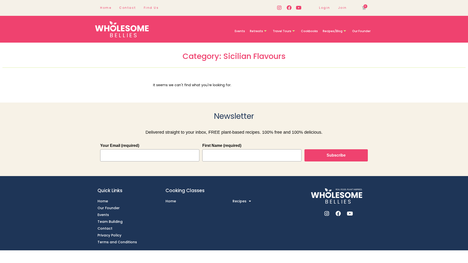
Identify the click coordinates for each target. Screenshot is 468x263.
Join (342, 8)
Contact (127, 8)
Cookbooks (309, 31)
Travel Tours (282, 31)
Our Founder (361, 31)
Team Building (110, 221)
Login (324, 8)
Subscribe (336, 155)
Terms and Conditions (117, 242)
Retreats (256, 31)
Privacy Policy (109, 235)
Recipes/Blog (332, 31)
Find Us (151, 8)
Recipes (239, 201)
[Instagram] (279, 8)
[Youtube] (299, 8)
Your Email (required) (119, 145)
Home (105, 8)
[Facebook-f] (289, 8)
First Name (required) (221, 145)
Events (240, 31)
